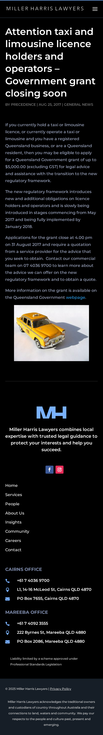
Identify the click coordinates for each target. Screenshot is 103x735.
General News (78, 104)
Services (13, 494)
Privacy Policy (60, 689)
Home (11, 485)
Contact (13, 549)
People (12, 504)
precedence (23, 104)
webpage (75, 297)
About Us (14, 513)
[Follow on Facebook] (50, 470)
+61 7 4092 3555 (32, 623)
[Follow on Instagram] (60, 470)
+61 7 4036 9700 (33, 580)
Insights (13, 522)
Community (17, 531)
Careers (13, 540)
